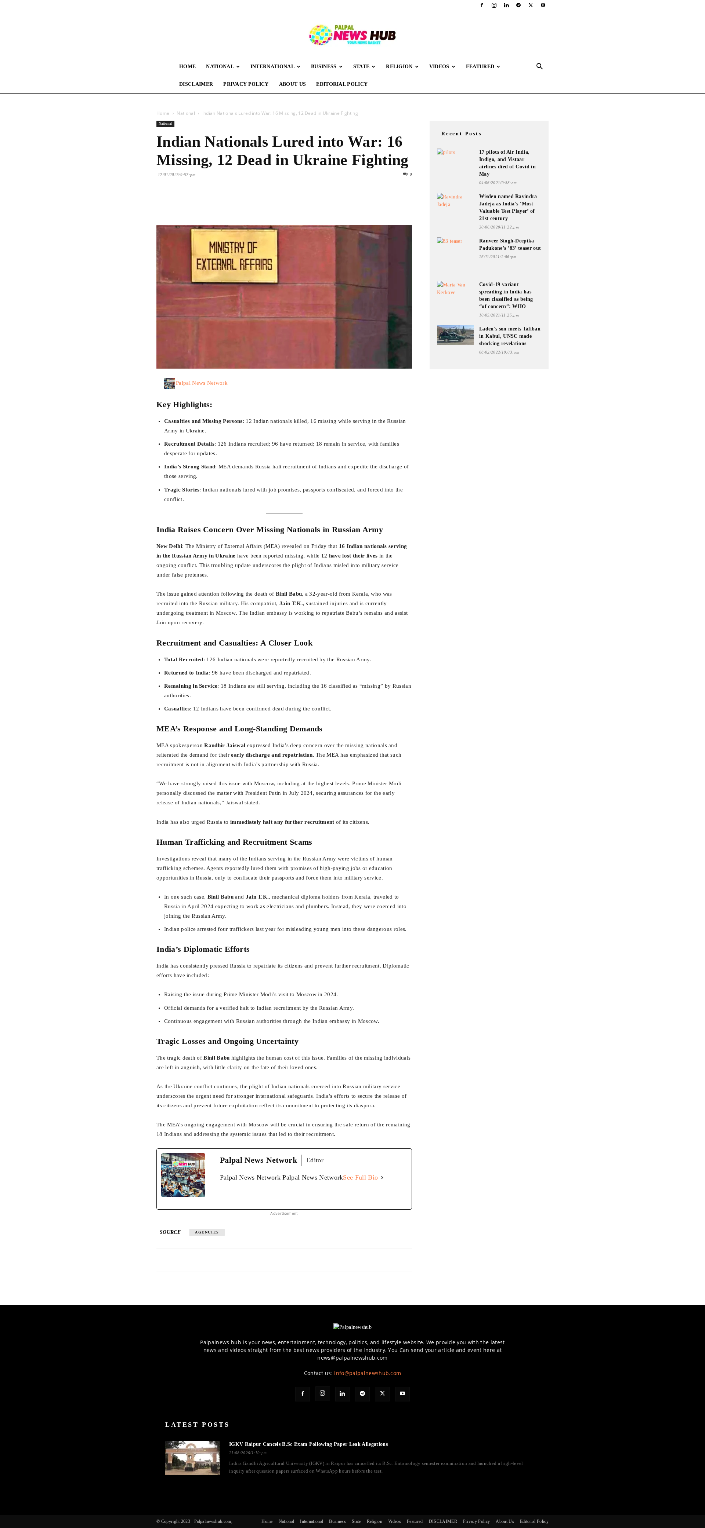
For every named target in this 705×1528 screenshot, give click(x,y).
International (272, 66)
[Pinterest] (197, 204)
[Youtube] (543, 5)
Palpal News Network (202, 383)
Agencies (207, 1232)
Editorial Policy (342, 84)
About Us (292, 84)
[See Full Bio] (382, 1177)
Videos (439, 66)
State (361, 66)
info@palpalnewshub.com (367, 1373)
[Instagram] (494, 5)
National (220, 66)
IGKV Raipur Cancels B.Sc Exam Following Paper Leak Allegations (308, 1444)
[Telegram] (518, 5)
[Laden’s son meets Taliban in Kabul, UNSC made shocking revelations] (455, 335)
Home (187, 66)
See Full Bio (360, 1177)
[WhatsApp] (214, 204)
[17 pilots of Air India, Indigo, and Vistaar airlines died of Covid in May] (455, 158)
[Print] (248, 204)
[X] (530, 5)
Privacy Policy (245, 84)
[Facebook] (481, 5)
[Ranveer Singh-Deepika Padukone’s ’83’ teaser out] (455, 247)
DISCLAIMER (196, 84)
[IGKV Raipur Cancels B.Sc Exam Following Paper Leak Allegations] (192, 1458)
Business (324, 66)
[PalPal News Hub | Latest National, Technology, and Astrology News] (352, 34)
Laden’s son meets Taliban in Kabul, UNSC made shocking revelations (509, 336)
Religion (399, 66)
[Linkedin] (506, 5)
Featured (480, 66)
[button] (540, 67)
